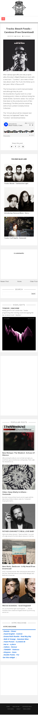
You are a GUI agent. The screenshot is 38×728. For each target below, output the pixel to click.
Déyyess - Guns (10, 652)
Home (19, 281)
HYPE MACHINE (9, 627)
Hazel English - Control (13, 634)
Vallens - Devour (10, 647)
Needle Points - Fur (11, 655)
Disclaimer (26, 709)
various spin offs (13, 75)
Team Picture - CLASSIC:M (14, 642)
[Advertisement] (16, 385)
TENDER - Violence (11, 649)
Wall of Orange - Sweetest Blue (16, 639)
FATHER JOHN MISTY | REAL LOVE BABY (18, 531)
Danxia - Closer (10, 631)
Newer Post (4, 281)
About (18, 709)
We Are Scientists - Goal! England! (16, 606)
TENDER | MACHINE (10, 308)
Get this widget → (10, 657)
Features (11, 709)
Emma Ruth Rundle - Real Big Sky (17, 636)
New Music (16, 706)
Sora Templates (17, 725)
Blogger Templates (31, 725)
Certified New (27, 706)
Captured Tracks (18, 115)
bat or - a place (10, 644)
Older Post (34, 281)
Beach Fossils (20, 77)
